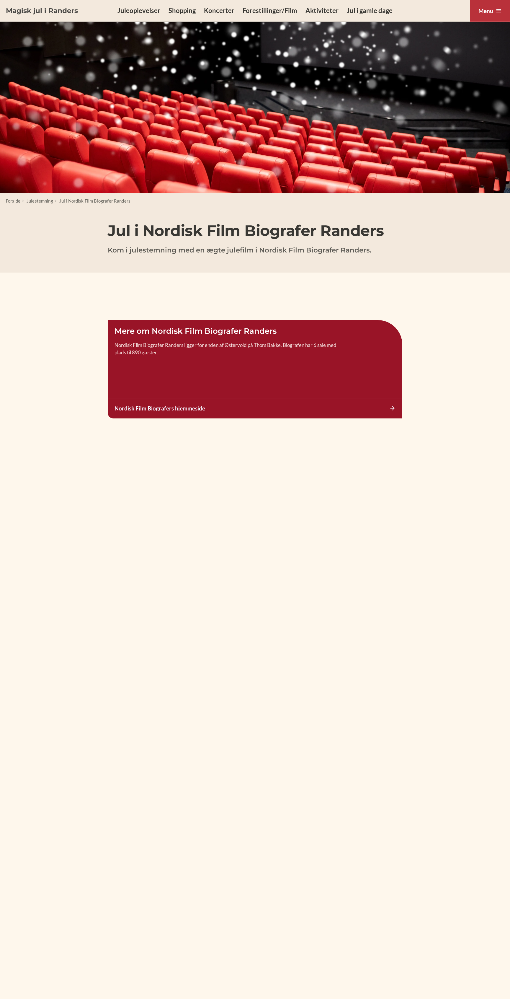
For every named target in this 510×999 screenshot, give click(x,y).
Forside (13, 200)
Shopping (182, 10)
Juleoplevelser (138, 10)
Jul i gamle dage (370, 10)
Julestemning (40, 200)
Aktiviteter (322, 10)
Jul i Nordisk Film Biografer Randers (94, 200)
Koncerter (219, 10)
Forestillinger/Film (270, 10)
